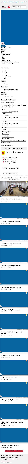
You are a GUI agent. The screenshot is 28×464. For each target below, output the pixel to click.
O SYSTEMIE (5, 2)
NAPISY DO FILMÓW (14, 2)
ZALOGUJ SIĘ (24, 2)
